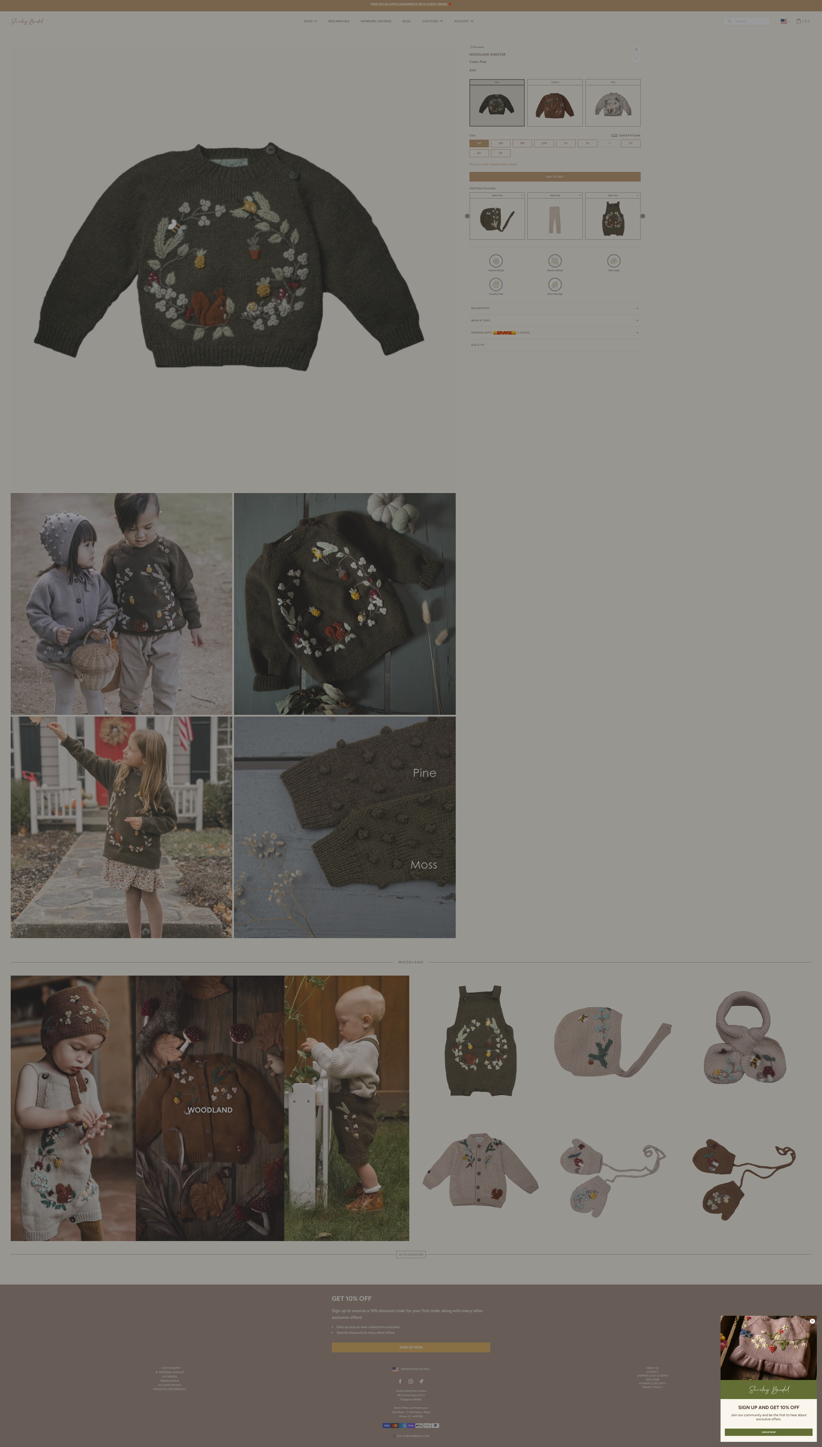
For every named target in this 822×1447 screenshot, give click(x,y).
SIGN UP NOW (769, 1432)
